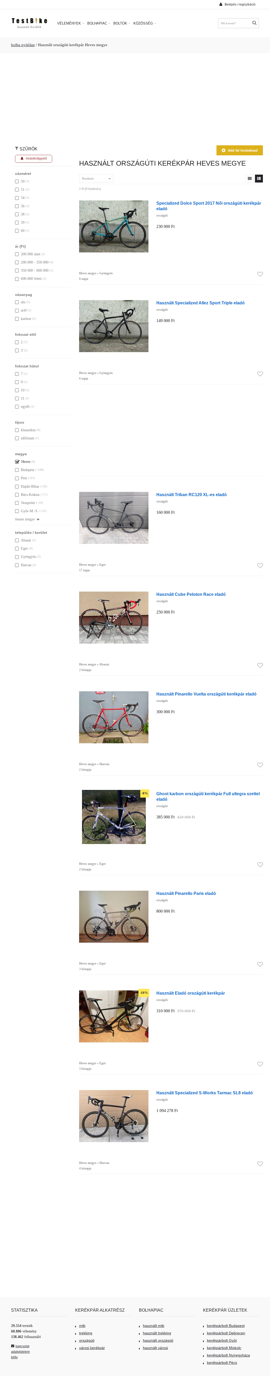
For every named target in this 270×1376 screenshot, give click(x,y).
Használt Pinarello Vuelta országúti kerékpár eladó (206, 694)
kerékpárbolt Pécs (222, 1362)
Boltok (120, 23)
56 (23, 206)
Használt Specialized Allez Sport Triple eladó (200, 302)
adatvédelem (20, 1352)
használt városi (155, 1348)
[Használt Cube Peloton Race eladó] (113, 593)
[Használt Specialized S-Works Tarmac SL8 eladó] (113, 1092)
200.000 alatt (30, 254)
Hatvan (26, 565)
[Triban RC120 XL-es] (113, 494)
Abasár (26, 540)
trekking (85, 1333)
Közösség (143, 23)
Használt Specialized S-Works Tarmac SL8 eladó (204, 1092)
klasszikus (28, 430)
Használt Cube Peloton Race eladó (191, 594)
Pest (24, 478)
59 (23, 222)
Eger (24, 548)
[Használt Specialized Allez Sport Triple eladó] (113, 302)
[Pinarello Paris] (113, 892)
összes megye (25, 519)
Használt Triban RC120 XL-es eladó (191, 494)
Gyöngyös (28, 557)
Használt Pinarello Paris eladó (186, 893)
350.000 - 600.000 (35, 270)
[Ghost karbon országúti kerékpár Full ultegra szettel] (113, 793)
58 (23, 214)
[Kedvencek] (260, 274)
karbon (26, 319)
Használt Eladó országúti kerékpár (190, 993)
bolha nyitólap (23, 45)
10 (23, 390)
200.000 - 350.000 (35, 262)
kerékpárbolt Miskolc (224, 1348)
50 (23, 181)
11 (22, 398)
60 (23, 231)
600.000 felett (31, 279)
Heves (25, 462)
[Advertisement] (135, 96)
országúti (86, 1340)
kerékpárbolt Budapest (226, 1326)
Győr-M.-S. (29, 511)
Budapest (27, 470)
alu (23, 302)
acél (24, 310)
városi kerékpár (92, 1348)
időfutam (27, 438)
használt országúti (158, 1340)
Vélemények (69, 23)
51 (23, 189)
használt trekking (157, 1333)
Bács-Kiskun (30, 495)
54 (23, 198)
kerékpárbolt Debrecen (226, 1333)
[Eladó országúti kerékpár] (113, 992)
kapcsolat (22, 1346)
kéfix (14, 1357)
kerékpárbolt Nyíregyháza (228, 1355)
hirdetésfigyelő (36, 158)
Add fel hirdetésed (243, 150)
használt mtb (153, 1326)
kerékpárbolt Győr (222, 1340)
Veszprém (28, 503)
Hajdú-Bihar (30, 486)
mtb (82, 1326)
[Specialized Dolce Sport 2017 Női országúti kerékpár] (113, 202)
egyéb (25, 407)
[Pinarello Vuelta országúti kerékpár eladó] (113, 693)
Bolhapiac (97, 23)
